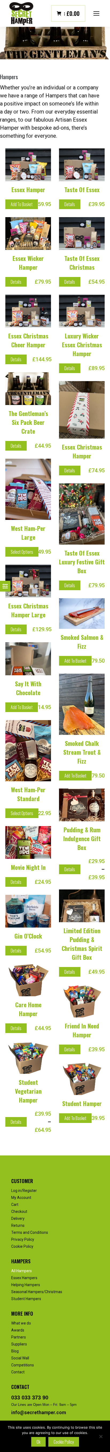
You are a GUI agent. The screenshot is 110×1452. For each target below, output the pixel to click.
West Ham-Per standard (28, 794)
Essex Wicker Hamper (28, 262)
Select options (22, 552)
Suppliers (19, 1344)
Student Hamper (82, 1103)
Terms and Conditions (29, 1232)
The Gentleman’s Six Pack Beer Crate (28, 422)
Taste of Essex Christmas (82, 262)
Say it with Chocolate (28, 688)
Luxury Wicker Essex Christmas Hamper (82, 344)
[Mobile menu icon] (96, 13)
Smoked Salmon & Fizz (82, 641)
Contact (18, 1372)
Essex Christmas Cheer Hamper (28, 340)
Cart (14, 1204)
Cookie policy (64, 1442)
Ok (38, 1442)
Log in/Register (24, 1190)
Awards (17, 1330)
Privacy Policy (22, 1239)
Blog (15, 1351)
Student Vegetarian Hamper (28, 1091)
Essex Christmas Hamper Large (28, 610)
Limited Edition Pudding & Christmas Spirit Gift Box (82, 943)
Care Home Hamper (28, 1009)
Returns (18, 1225)
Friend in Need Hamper (82, 1030)
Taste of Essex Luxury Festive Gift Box (82, 562)
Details (69, 204)
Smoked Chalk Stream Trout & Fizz (82, 752)
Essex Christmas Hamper (82, 451)
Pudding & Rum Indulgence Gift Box (82, 838)
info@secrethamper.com (38, 1412)
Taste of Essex (82, 189)
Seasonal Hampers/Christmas (36, 1292)
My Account (21, 1197)
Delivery (18, 1218)
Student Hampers (26, 1299)
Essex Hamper (28, 189)
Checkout (19, 1211)
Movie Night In (28, 867)
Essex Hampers (24, 1278)
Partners (18, 1337)
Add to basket (22, 204)
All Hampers (21, 1271)
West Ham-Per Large (28, 532)
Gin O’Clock (28, 936)
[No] (100, 1436)
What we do (21, 1323)
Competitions (22, 1365)
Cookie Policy (22, 1246)
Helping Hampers (25, 1285)
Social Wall (20, 1358)
